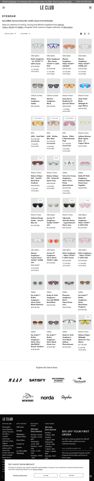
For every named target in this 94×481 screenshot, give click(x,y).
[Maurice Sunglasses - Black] (53, 85)
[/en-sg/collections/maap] (15, 380)
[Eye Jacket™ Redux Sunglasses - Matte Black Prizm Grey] (53, 322)
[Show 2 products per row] (81, 33)
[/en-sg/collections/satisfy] (37, 380)
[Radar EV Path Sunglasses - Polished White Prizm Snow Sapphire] (85, 163)
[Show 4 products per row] (89, 33)
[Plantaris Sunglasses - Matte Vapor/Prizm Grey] (69, 282)
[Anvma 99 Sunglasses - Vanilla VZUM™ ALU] (53, 205)
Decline (71, 475)
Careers (19, 447)
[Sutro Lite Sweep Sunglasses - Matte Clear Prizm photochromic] (69, 163)
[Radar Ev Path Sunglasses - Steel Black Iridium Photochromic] (69, 322)
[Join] (90, 448)
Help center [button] (21, 423)
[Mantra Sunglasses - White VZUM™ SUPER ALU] (85, 46)
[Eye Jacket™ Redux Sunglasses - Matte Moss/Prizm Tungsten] (85, 282)
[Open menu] (5, 7)
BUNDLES (8, 2)
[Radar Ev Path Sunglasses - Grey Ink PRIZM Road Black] (53, 282)
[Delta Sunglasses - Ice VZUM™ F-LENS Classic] (37, 46)
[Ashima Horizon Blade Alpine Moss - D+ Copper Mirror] (85, 123)
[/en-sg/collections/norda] (47, 397)
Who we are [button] (7, 423)
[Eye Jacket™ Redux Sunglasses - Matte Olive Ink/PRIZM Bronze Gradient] (37, 322)
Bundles (19, 431)
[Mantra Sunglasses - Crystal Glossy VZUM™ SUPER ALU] (37, 240)
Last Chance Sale (61, 2)
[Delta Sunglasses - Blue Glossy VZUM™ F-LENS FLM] (53, 46)
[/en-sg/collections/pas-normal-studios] (58, 380)
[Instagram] (91, 476)
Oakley (20, 27)
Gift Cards (20, 427)
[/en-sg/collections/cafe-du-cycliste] (28, 397)
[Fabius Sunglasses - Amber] (37, 85)
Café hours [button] (49, 423)
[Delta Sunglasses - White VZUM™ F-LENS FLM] (85, 240)
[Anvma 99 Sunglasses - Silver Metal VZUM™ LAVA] (53, 240)
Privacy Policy (38, 469)
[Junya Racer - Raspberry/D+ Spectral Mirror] (69, 85)
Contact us (20, 444)
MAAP (11, 27)
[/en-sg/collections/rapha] (67, 397)
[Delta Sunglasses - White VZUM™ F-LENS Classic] (69, 240)
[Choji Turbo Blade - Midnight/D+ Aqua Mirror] (85, 85)
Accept (45, 475)
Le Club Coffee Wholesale (22, 452)
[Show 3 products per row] (85, 33)
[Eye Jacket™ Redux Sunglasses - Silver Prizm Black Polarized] (37, 282)
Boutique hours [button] (34, 424)
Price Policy (21, 440)
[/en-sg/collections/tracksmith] (79, 380)
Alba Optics (68, 27)
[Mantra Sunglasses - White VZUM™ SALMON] (69, 46)
